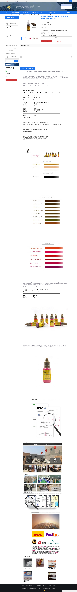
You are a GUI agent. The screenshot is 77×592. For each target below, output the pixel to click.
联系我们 (53, 585)
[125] (11, 32)
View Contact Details (11, 76)
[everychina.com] (7, 1)
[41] (9, 50)
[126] (11, 24)
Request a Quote (52, 12)
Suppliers (18, 1)
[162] (11, 20)
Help (42, 585)
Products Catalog (16, 12)
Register (26, 1)
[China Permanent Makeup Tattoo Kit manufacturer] (9, 7)
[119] (11, 57)
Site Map (45, 585)
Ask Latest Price (46, 21)
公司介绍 (49, 585)
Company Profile (26, 12)
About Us (34, 585)
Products (13, 1)
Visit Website (10, 71)
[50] (11, 45)
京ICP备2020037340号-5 (49, 590)
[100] (11, 39)
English (69, 12)
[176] (11, 27)
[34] (11, 53)
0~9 (54, 588)
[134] (12, 36)
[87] (11, 30)
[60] (11, 48)
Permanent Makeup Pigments (17, 14)
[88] (12, 42)
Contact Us (43, 12)
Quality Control (35, 12)
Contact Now (12, 79)
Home (7, 12)
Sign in (22, 1)
